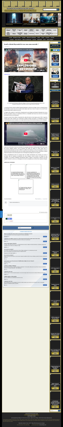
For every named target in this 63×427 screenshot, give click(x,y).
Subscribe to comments (44, 212)
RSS (35, 423)
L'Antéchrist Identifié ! (26, 30)
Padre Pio (37, 33)
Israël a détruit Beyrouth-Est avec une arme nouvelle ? (21, 44)
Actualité (54, 30)
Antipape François (37, 30)
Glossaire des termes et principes (14, 30)
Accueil (10, 37)
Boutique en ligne (43, 33)
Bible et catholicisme (26, 39)
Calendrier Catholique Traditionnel (10, 265)
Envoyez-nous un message (40, 423)
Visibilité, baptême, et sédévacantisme (10, 276)
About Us (24, 423)
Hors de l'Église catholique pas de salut (20, 34)
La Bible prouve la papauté (8, 30)
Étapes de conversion (14, 33)
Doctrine (34, 39)
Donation (47, 37)
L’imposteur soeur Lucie (8, 271)
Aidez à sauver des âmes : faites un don (49, 34)
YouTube (52, 37)
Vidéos (38, 37)
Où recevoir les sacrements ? (9, 249)
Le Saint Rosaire (31, 33)
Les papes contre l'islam (20, 30)
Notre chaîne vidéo (55, 45)
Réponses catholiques (25, 33)
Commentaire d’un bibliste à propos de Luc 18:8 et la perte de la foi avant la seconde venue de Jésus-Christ (22, 238)
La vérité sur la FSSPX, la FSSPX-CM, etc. (31, 30)
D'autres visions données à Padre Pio (10, 243)
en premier (45, 198)
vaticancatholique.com (42, 424)
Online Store (20, 423)
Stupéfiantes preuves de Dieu (48, 30)
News (27, 423)
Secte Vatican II (18, 39)
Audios (42, 37)
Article (30, 423)
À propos (12, 39)
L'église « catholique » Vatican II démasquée (8, 33)
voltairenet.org (7, 74)
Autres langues (50, 39)
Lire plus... (45, 236)
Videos (33, 423)
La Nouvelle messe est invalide (43, 30)
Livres (44, 39)
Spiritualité (39, 39)
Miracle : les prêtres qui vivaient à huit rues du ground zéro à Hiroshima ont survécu (18, 233)
